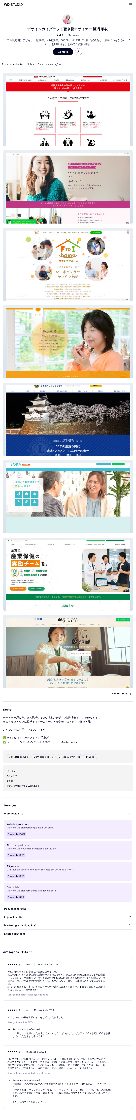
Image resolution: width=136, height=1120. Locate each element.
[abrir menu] (130, 4)
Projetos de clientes (12, 64)
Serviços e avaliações (49, 64)
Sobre (30, 64)
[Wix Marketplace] (13, 5)
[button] (68, 109)
